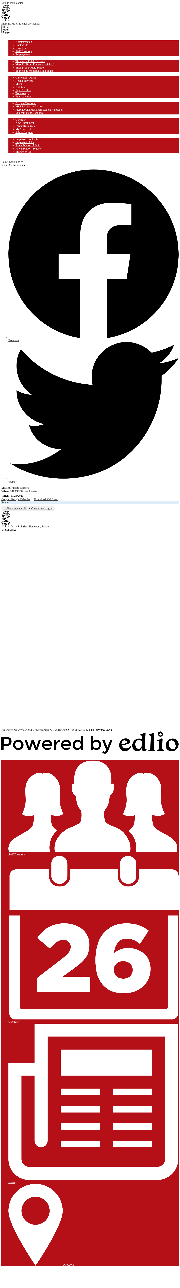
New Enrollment (24, 122)
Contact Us (21, 44)
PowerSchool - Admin (27, 145)
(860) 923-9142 (80, 729)
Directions (68, 1264)
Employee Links (24, 142)
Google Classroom (25, 103)
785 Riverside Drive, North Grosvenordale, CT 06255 (31, 729)
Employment (22, 54)
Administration (23, 41)
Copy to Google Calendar (15, 499)
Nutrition (20, 87)
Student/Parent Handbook (29, 112)
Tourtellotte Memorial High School (34, 70)
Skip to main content (12, 2)
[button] (14, 38)
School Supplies (24, 132)
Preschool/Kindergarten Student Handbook (39, 109)
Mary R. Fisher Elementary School (34, 64)
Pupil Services (23, 90)
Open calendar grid (42, 508)
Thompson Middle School (29, 67)
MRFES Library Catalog (29, 106)
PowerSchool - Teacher (28, 148)
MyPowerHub (23, 129)
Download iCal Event (46, 499)
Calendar (20, 119)
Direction (20, 48)
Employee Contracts (26, 139)
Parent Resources (25, 125)
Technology (22, 93)
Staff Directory (23, 51)
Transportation (23, 96)
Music (18, 83)
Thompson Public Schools (30, 61)
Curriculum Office (25, 77)
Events (5, 502)
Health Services (24, 80)
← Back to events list (15, 508)
